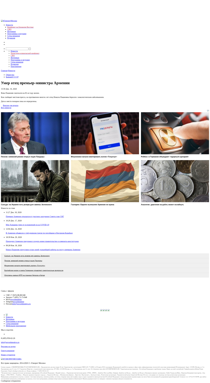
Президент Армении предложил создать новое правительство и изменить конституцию (42, 241)
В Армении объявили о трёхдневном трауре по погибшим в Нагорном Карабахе (39, 233)
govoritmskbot (16, 299)
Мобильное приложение (16, 326)
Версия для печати (10, 105)
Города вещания (7, 351)
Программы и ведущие (16, 34)
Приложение (16, 66)
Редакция (11, 38)
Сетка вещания (13, 36)
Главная (4, 71)
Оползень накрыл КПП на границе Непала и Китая (24, 275)
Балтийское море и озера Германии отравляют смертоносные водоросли (33, 270)
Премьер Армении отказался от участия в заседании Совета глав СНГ (35, 216)
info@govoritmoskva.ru (21, 304)
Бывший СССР (12, 77)
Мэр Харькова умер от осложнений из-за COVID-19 (27, 225)
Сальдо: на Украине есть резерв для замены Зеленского (27, 256)
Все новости (6, 108)
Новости (9, 25)
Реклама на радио (8, 346)
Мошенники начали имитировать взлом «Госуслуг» (24, 266)
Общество (10, 75)
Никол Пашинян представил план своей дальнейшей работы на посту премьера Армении (43, 250)
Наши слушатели (8, 355)
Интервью (11, 31)
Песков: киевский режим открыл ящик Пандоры (23, 261)
